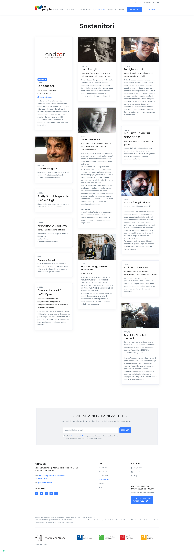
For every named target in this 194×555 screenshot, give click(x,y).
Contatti (147, 2)
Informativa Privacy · (96, 520)
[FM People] (43, 9)
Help (140, 2)
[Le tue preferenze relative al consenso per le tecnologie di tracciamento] (4, 551)
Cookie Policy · (110, 520)
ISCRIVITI (125, 430)
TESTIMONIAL (84, 9)
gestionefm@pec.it (45, 483)
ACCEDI (152, 9)
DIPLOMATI (70, 9)
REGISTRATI (134, 9)
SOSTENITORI (99, 9)
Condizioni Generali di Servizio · (127, 520)
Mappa (133, 2)
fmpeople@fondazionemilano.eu (52, 476)
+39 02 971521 (43, 478)
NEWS (121, 9)
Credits (156, 520)
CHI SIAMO (58, 9)
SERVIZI (111, 9)
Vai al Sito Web (46, 97)
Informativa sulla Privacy (78, 436)
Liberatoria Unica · (146, 520)
